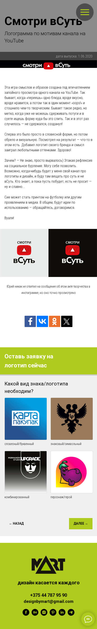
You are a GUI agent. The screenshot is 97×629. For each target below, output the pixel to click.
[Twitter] (66, 321)
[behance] (35, 614)
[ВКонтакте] (42, 321)
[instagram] (44, 614)
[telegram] (71, 614)
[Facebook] (30, 321)
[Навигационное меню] (85, 12)
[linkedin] (62, 614)
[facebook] (26, 614)
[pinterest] (53, 614)
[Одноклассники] (54, 321)
